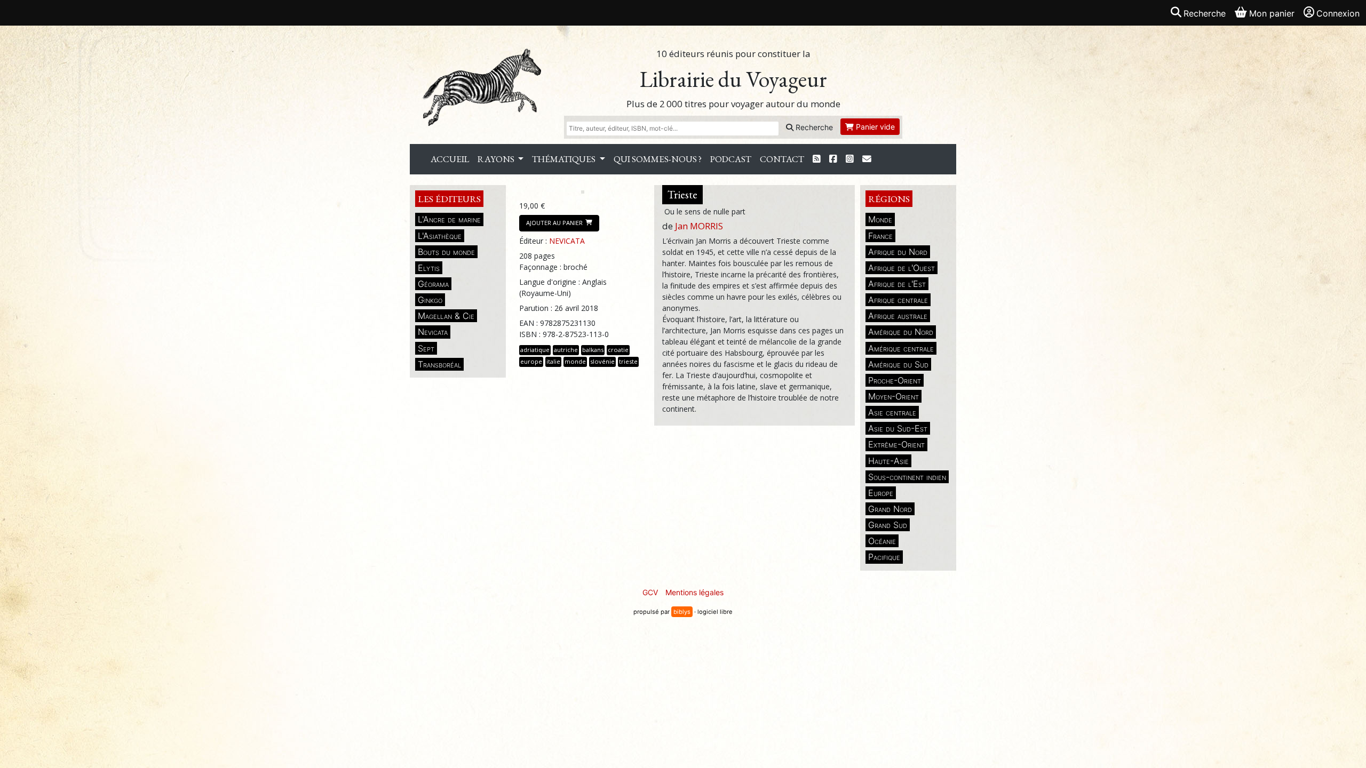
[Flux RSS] (816, 159)
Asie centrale (892, 412)
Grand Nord (890, 508)
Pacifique (884, 556)
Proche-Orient (894, 380)
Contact (782, 159)
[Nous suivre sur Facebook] (833, 159)
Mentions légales (694, 592)
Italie (553, 361)
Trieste (628, 361)
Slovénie (602, 361)
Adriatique (535, 350)
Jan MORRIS (699, 226)
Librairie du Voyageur (733, 79)
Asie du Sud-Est (897, 428)
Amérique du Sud (898, 364)
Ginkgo (430, 299)
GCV (650, 592)
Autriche (566, 350)
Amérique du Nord (900, 331)
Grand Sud (887, 524)
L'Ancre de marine (449, 219)
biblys (681, 611)
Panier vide (874, 126)
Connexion (1338, 13)
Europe (880, 492)
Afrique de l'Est (897, 283)
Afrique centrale (898, 299)
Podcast (730, 159)
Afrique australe (897, 315)
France (880, 235)
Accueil (450, 159)
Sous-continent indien (907, 476)
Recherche (813, 127)
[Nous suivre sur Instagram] (849, 159)
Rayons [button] (497, 159)
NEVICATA (567, 241)
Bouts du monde (446, 251)
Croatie (618, 350)
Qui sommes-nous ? (658, 159)
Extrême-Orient (896, 444)
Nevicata (433, 331)
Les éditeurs (449, 199)
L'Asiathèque (440, 235)
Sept (426, 348)
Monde (880, 219)
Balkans (592, 350)
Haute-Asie (888, 460)
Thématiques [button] (564, 159)
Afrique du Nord (897, 251)
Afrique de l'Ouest (901, 267)
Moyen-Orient (893, 396)
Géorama (433, 283)
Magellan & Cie (446, 315)
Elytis (429, 267)
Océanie (882, 540)
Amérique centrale (901, 348)
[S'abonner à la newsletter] (867, 159)
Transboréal (439, 364)
